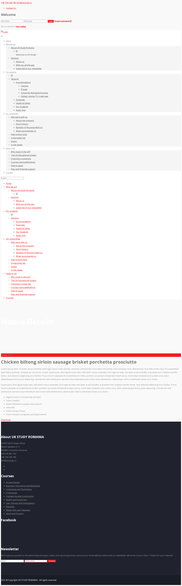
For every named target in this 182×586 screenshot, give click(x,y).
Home (8, 41)
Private (24, 89)
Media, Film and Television (18, 510)
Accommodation (23, 82)
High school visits (19, 134)
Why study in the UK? (20, 151)
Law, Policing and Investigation (20, 503)
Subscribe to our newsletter (29, 68)
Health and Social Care (16, 499)
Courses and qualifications (23, 162)
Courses (9, 173)
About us (20, 61)
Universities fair (18, 138)
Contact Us (11, 8)
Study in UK (10, 148)
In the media (16, 144)
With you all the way (25, 65)
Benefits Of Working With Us (29, 127)
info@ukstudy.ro (24, 2)
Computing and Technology (19, 489)
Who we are (11, 44)
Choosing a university (21, 158)
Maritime (10, 506)
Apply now (21, 110)
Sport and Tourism (15, 513)
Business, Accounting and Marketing (23, 485)
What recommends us (26, 131)
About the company (25, 120)
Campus (24, 86)
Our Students (22, 106)
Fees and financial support (23, 169)
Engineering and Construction (20, 496)
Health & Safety (23, 103)
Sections (15, 58)
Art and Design (13, 482)
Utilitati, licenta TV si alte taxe (34, 96)
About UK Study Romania (22, 47)
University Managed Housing (34, 92)
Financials (20, 99)
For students (11, 72)
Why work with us (19, 117)
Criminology (11, 492)
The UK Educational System (23, 155)
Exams (14, 141)
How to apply (17, 165)
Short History (22, 124)
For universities (12, 114)
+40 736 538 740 (8, 2)
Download (5, 420)
